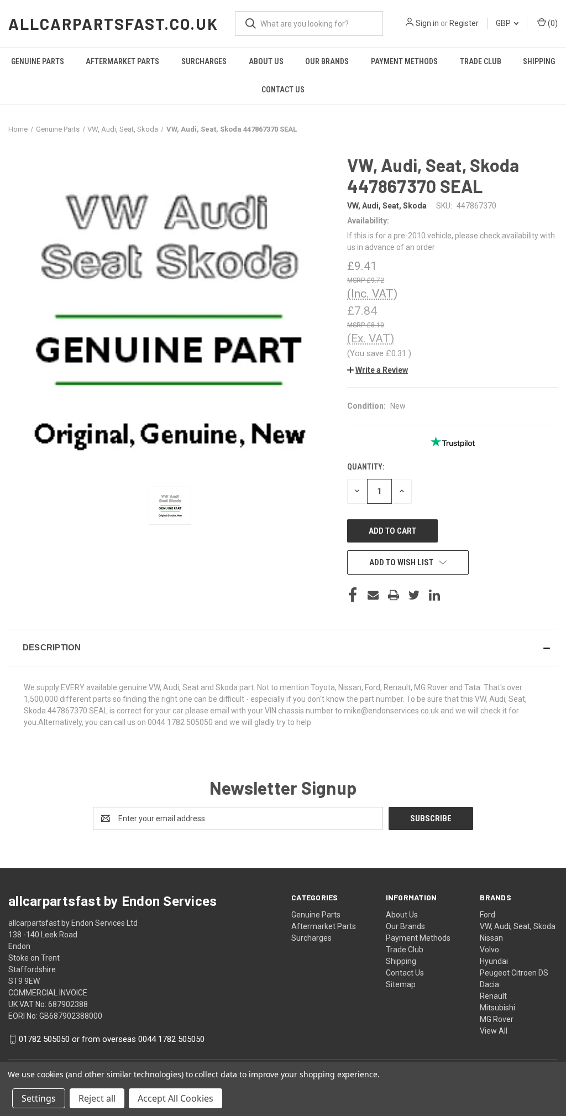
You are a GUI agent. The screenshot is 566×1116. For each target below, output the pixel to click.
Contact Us (283, 89)
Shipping (539, 61)
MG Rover (496, 1019)
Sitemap (401, 984)
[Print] (393, 595)
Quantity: (365, 466)
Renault (493, 996)
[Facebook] (352, 595)
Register (464, 23)
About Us (266, 61)
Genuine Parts (37, 61)
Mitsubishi (497, 1007)
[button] (377, 370)
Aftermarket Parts (122, 61)
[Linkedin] (434, 595)
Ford (487, 914)
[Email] (373, 595)
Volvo (489, 949)
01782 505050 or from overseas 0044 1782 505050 (112, 1039)
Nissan (491, 938)
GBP (504, 23)
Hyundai (494, 961)
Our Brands (327, 61)
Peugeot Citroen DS (514, 972)
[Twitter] (414, 595)
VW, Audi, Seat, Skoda (517, 926)
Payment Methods (404, 61)
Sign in (427, 23)
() (552, 23)
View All (493, 1030)
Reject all (97, 1098)
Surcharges (204, 61)
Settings (39, 1098)
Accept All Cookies (175, 1098)
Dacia (489, 984)
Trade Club (480, 61)
